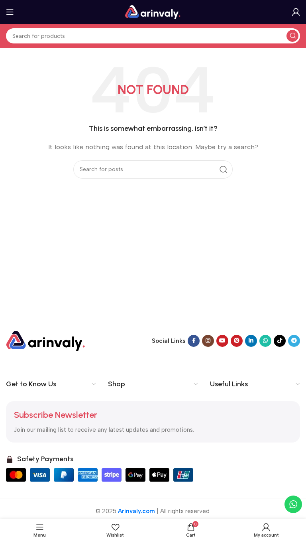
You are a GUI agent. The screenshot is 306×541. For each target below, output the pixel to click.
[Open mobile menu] (10, 12)
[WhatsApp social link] (265, 341)
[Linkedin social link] (251, 341)
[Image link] (46, 340)
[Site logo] (153, 11)
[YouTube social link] (222, 341)
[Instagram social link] (208, 341)
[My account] (296, 12)
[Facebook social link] (194, 341)
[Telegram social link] (294, 341)
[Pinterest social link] (237, 341)
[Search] (292, 36)
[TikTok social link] (280, 341)
